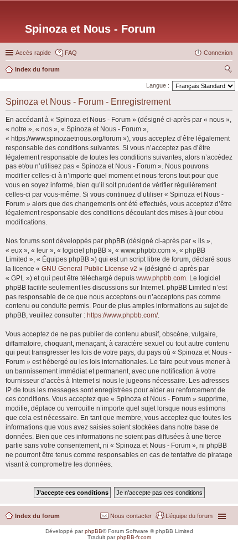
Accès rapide (33, 52)
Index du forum (37, 516)
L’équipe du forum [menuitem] (189, 516)
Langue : (157, 85)
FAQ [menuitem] (71, 52)
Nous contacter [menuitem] (131, 516)
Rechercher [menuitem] (228, 70)
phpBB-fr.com (134, 537)
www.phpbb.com (161, 278)
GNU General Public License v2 (89, 269)
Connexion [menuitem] (218, 52)
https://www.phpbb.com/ (122, 315)
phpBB (93, 531)
